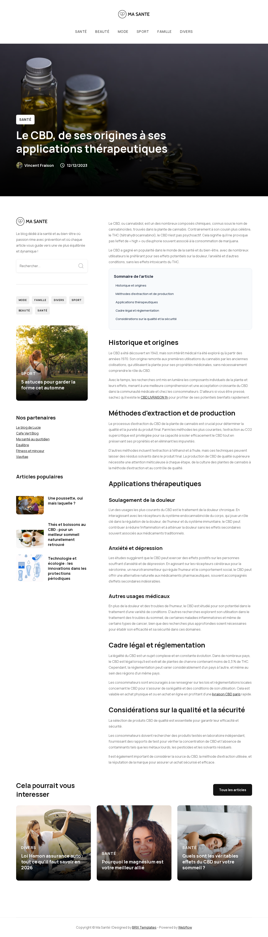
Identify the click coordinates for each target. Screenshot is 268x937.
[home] (133, 14)
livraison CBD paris (226, 694)
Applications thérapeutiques (137, 302)
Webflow (185, 927)
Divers (186, 31)
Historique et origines (131, 285)
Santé (25, 119)
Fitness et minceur (30, 451)
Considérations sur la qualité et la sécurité (146, 319)
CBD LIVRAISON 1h (154, 397)
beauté (102, 31)
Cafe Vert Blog (27, 433)
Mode (123, 31)
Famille (164, 31)
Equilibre (22, 445)
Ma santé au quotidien (33, 439)
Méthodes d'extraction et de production (145, 294)
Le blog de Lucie (28, 427)
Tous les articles (232, 790)
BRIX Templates (144, 927)
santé (81, 31)
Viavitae (22, 456)
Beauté (24, 310)
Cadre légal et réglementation (137, 310)
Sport (143, 31)
